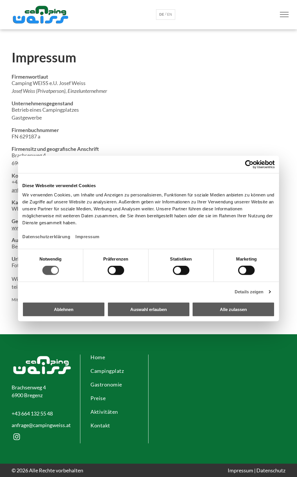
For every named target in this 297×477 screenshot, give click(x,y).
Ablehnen (63, 309)
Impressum (87, 236)
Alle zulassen (233, 309)
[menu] (284, 14)
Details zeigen (249, 291)
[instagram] (17, 437)
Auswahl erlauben (148, 309)
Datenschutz (270, 470)
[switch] (116, 270)
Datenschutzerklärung (46, 236)
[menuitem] (114, 360)
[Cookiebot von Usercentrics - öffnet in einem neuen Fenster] (249, 164)
